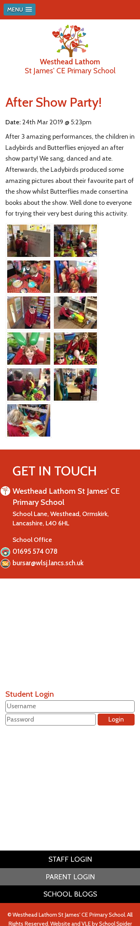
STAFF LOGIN (70, 859)
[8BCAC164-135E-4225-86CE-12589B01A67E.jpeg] (28, 420)
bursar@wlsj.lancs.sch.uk (48, 563)
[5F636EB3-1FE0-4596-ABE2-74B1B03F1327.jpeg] (75, 276)
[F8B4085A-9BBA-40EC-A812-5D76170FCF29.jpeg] (75, 240)
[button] (20, 9)
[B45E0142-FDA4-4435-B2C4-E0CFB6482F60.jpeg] (28, 384)
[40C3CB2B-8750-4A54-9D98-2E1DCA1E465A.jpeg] (28, 240)
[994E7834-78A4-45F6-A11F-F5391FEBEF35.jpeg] (28, 276)
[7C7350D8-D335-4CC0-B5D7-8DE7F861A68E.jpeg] (75, 312)
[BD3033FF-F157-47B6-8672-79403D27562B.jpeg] (28, 312)
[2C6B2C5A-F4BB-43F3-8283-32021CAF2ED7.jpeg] (28, 348)
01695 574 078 (35, 551)
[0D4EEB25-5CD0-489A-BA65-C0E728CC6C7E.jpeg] (75, 348)
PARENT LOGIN (70, 876)
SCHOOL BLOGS (70, 894)
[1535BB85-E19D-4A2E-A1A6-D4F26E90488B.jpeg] (75, 384)
